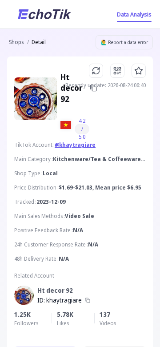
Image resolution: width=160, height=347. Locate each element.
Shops (16, 42)
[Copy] (88, 300)
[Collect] (139, 71)
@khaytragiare (75, 145)
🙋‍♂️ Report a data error (124, 42)
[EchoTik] (44, 14)
